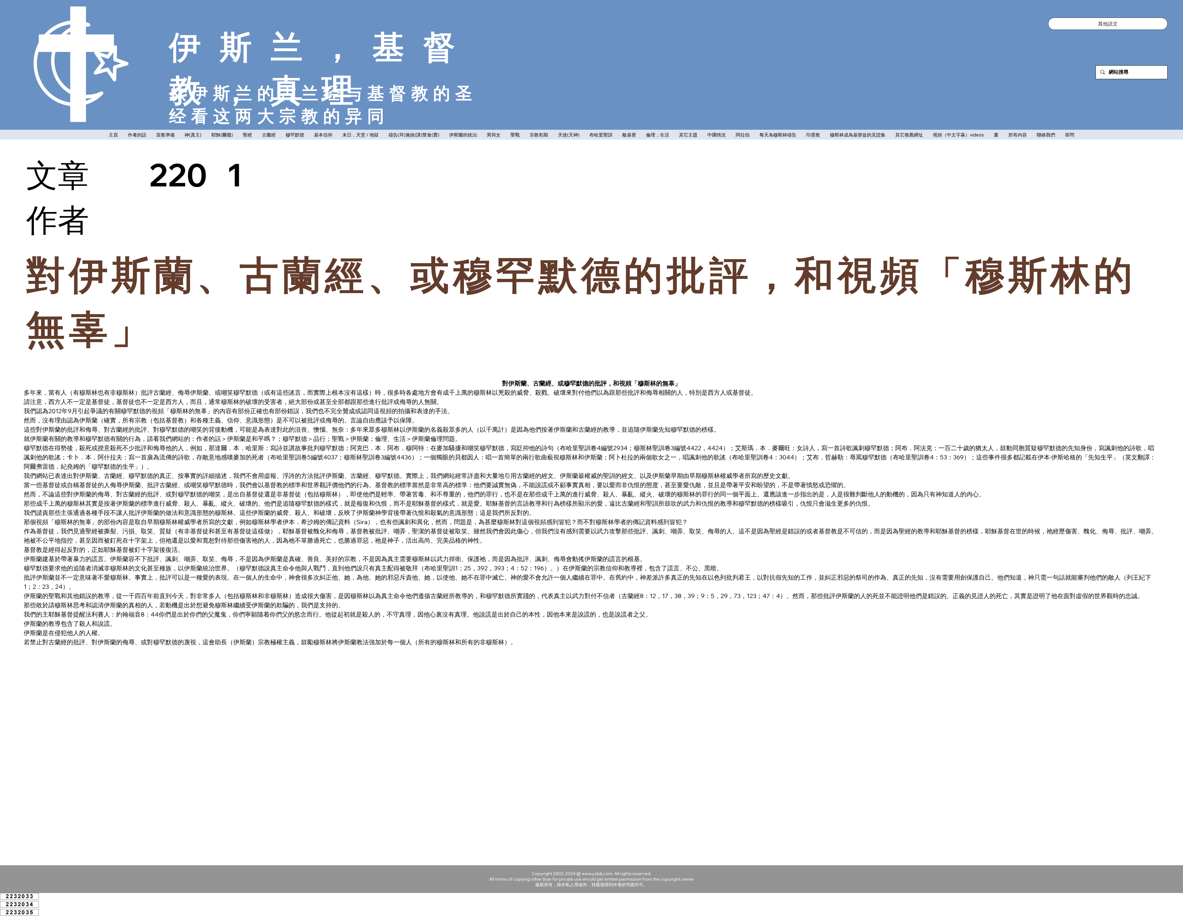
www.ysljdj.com (597, 873)
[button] (1108, 24)
